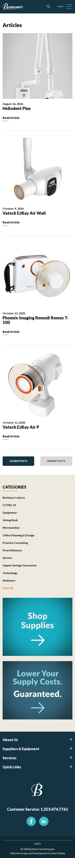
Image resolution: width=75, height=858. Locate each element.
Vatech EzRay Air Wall (24, 213)
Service (7, 557)
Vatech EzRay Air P (21, 427)
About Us (10, 740)
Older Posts (18, 461)
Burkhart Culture (14, 497)
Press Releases (12, 550)
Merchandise (11, 527)
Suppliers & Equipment (21, 749)
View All (8, 588)
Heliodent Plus (17, 108)
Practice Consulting (15, 542)
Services (9, 758)
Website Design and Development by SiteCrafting (37, 853)
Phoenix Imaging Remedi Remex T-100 (36, 320)
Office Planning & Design (18, 535)
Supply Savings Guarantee (19, 565)
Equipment (10, 512)
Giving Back (10, 520)
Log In (37, 843)
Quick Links (12, 767)
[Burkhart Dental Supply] (13, 7)
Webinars (9, 580)
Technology (10, 573)
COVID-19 (9, 505)
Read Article (11, 117)
